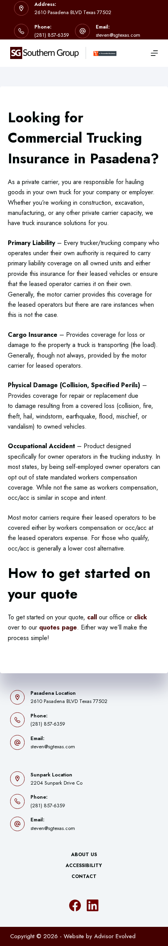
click (140, 617)
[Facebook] (75, 905)
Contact (84, 877)
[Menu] (154, 53)
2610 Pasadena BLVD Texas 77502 (72, 12)
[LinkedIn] (92, 905)
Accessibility (84, 866)
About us (84, 855)
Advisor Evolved (115, 936)
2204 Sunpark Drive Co (56, 783)
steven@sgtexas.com (118, 35)
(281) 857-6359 (51, 35)
